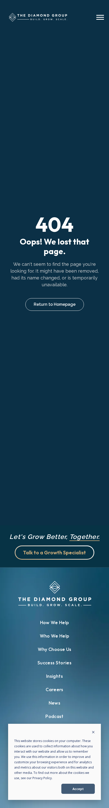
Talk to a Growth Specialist (54, 552)
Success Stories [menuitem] (54, 663)
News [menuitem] (54, 703)
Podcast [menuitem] (54, 716)
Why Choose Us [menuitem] (54, 649)
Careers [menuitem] (54, 689)
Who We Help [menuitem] (54, 636)
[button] (100, 18)
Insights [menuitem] (54, 676)
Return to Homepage (55, 304)
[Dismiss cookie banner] (93, 732)
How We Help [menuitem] (54, 622)
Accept (78, 789)
